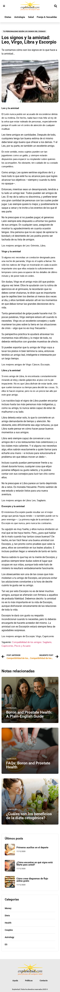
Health (8, 923)
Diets (7, 915)
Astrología (19, 17)
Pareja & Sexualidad (47, 17)
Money (8, 908)
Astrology (9, 937)
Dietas (8, 17)
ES (6, 944)
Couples (9, 930)
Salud (31, 17)
